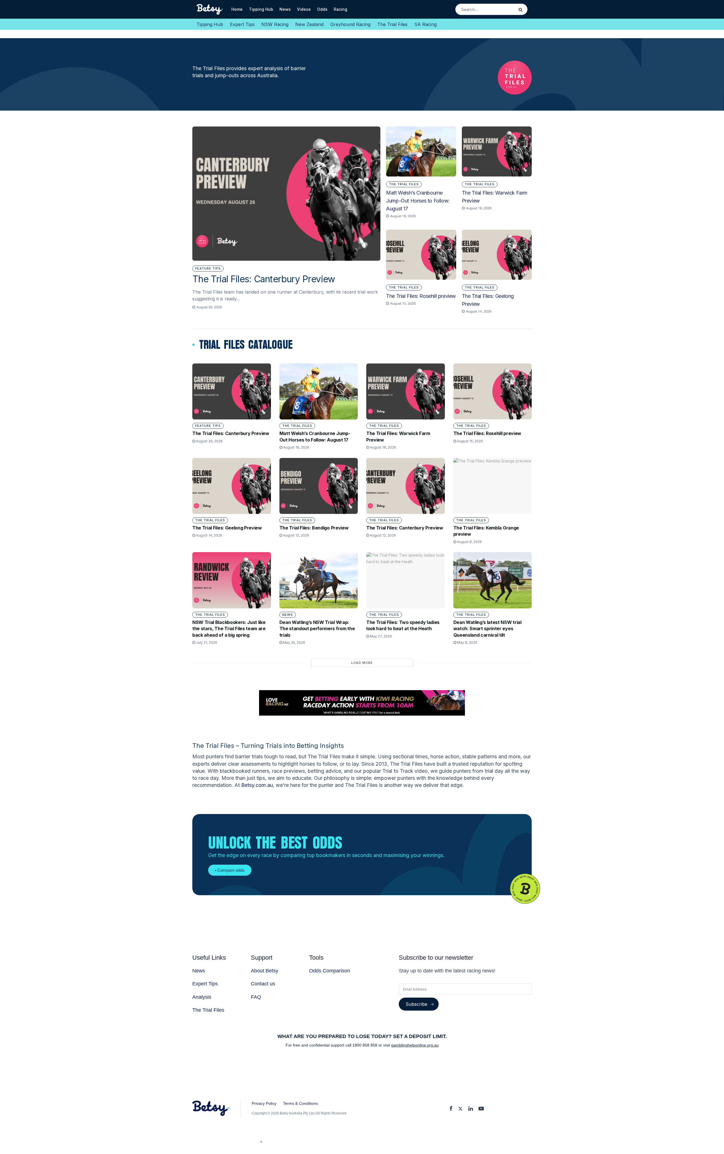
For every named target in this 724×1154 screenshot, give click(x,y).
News (285, 9)
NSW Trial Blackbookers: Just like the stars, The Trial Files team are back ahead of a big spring (229, 628)
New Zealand (309, 24)
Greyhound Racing (350, 24)
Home (237, 9)
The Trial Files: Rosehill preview (421, 296)
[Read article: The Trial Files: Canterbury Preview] (286, 193)
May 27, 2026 (380, 636)
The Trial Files (392, 24)
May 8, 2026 (466, 642)
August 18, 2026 (295, 447)
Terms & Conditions (300, 1103)
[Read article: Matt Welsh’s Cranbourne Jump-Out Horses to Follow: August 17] (421, 151)
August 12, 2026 (295, 535)
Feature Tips (208, 268)
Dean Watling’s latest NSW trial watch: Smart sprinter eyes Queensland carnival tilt (487, 628)
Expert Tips (242, 24)
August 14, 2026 (208, 535)
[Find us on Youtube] (481, 1109)
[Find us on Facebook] (451, 1109)
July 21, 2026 (206, 642)
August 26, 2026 (209, 441)
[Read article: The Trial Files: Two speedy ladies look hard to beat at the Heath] (405, 580)
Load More (362, 663)
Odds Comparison (329, 971)
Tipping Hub (261, 9)
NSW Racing (274, 24)
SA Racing (425, 24)
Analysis (201, 997)
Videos (304, 9)
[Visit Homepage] (210, 9)
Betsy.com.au (257, 785)
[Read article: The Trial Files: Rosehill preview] (421, 255)
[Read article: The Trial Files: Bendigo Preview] (318, 486)
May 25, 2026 (293, 642)
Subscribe (416, 1004)
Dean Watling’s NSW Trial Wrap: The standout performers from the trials (317, 628)
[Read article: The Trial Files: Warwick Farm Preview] (497, 151)
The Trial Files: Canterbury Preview (263, 279)
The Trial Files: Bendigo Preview (314, 528)
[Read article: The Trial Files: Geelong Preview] (497, 255)
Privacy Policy (264, 1103)
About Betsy (264, 971)
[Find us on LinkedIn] (470, 1109)
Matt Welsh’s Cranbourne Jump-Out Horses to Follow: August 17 (418, 201)
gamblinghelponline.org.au (415, 1045)
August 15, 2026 (469, 441)
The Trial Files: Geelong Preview (227, 528)
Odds (322, 9)
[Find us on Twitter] (460, 1109)
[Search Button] (521, 9)
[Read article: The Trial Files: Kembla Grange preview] (492, 486)
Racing (340, 9)
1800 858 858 (365, 1045)
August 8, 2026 (469, 542)
